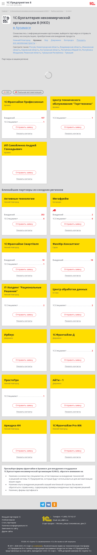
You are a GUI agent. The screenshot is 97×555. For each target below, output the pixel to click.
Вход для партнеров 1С (11, 517)
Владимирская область (70, 47)
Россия (32, 47)
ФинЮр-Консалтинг (66, 244)
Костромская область (50, 50)
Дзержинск (56, 40)
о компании (37, 546)
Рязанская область (32, 52)
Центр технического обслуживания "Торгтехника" (73, 101)
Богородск (69, 40)
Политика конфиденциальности (14, 525)
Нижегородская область (47, 47)
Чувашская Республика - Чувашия (57, 52)
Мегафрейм (61, 198)
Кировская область (30, 50)
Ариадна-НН (12, 425)
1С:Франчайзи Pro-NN (67, 425)
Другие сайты (7, 531)
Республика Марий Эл (71, 50)
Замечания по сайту (10, 528)
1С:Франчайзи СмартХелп (21, 244)
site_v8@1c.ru (63, 520)
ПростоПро (11, 380)
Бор (46, 40)
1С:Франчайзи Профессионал (23, 102)
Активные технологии (19, 198)
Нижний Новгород (21, 40)
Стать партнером (9, 523)
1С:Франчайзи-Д (64, 334)
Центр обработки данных (70, 289)
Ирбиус (9, 334)
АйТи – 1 (58, 380)
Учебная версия (8, 520)
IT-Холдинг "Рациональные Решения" (22, 289)
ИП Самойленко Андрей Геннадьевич (20, 147)
